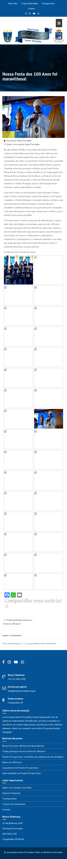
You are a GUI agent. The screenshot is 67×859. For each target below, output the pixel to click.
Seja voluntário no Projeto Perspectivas (21, 773)
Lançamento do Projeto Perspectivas (20, 767)
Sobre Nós (12, 3)
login (25, 643)
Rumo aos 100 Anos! (12, 762)
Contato (31, 8)
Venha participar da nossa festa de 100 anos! (17, 621)
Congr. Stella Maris (29, 3)
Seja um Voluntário (11, 793)
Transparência (48, 3)
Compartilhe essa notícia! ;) (33, 603)
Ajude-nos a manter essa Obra (17, 787)
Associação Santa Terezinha (18, 140)
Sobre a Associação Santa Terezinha (23, 144)
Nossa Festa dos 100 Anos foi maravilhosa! (23, 745)
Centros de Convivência (13, 803)
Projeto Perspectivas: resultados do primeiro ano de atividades (33, 756)
